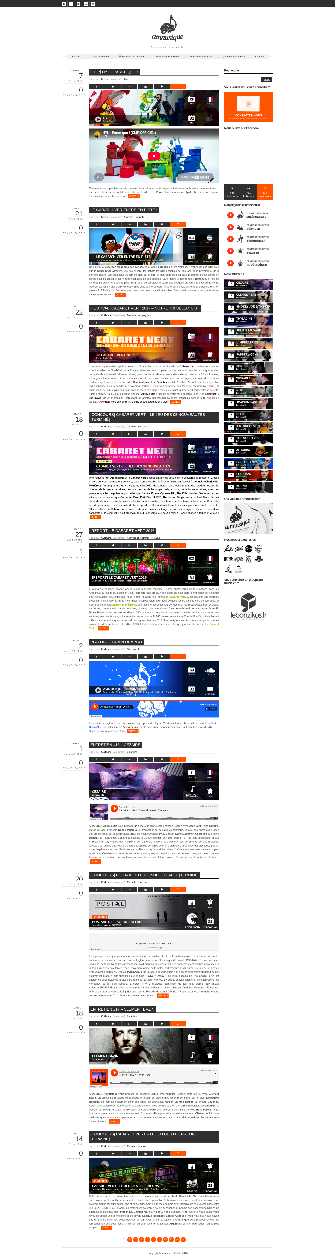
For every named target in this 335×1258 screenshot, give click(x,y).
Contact (259, 56)
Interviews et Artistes (201, 56)
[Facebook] (71, 5)
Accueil (76, 56)
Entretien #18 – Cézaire (115, 745)
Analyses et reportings (167, 56)
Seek (266, 79)
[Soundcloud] (86, 5)
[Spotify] (93, 5)
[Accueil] (64, 5)
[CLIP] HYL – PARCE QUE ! (114, 72)
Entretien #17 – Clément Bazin (122, 1009)
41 (171, 1239)
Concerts (131, 882)
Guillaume (106, 315)
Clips (126, 79)
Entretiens (132, 752)
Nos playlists (144, 315)
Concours (132, 426)
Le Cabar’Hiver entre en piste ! (123, 210)
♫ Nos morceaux (99, 56)
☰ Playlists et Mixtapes (131, 56)
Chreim (104, 79)
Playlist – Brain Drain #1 (116, 642)
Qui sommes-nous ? (234, 56)
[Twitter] (78, 5)
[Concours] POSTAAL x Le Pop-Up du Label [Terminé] (144, 875)
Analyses (128, 217)
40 (165, 1239)
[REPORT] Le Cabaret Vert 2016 (122, 530)
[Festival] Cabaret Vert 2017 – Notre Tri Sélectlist (144, 308)
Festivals (139, 217)
